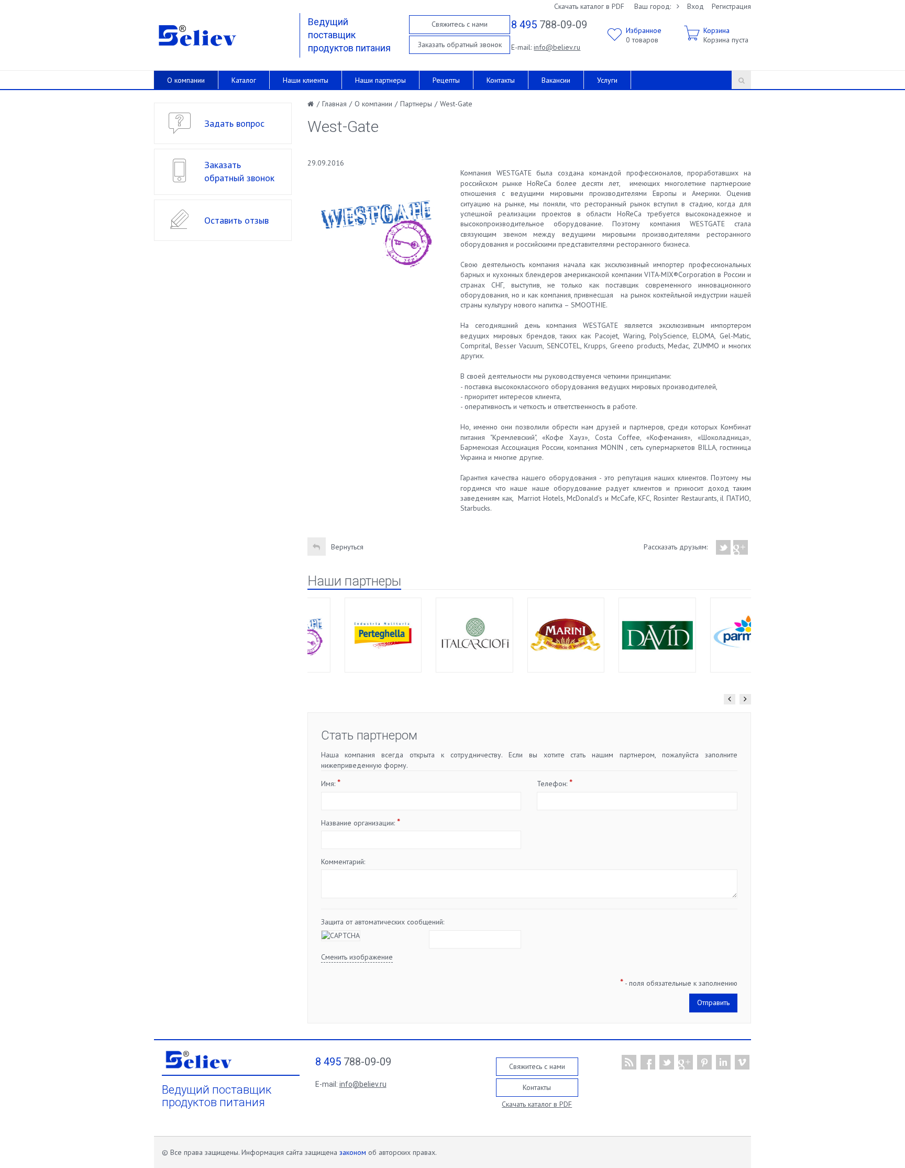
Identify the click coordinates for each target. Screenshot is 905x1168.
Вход (695, 6)
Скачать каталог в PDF (589, 6)
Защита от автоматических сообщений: (382, 922)
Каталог (243, 80)
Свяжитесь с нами (460, 24)
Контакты (501, 80)
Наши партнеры (380, 80)
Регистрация (731, 6)
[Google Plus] (740, 547)
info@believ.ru (557, 47)
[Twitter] (723, 547)
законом (352, 1152)
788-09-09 (549, 24)
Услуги (607, 80)
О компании (186, 80)
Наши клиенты (305, 80)
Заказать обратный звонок (460, 44)
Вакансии (556, 80)
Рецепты (446, 80)
